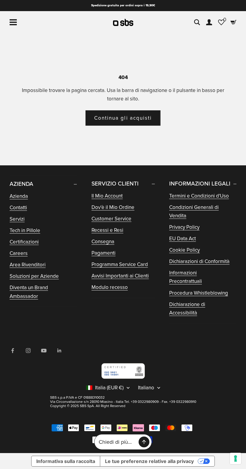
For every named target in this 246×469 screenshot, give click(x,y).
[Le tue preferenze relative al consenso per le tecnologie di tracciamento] (235, 458)
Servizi (17, 219)
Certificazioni (24, 242)
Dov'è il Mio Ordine (113, 207)
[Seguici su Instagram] (28, 351)
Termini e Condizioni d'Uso (199, 196)
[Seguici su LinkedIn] (59, 351)
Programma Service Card (120, 264)
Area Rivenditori (28, 265)
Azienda (19, 196)
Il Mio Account (107, 196)
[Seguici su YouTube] (44, 351)
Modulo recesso (110, 287)
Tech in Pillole (25, 230)
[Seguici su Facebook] (13, 351)
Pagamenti (104, 253)
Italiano (146, 388)
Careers (19, 253)
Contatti (18, 207)
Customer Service (111, 219)
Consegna (103, 241)
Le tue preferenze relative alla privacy (149, 461)
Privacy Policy (184, 227)
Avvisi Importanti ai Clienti (120, 276)
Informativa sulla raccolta (65, 461)
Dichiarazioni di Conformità (199, 261)
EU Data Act (182, 238)
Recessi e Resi (107, 230)
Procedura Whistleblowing (198, 293)
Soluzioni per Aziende (34, 276)
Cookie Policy (184, 250)
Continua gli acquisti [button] (123, 118)
